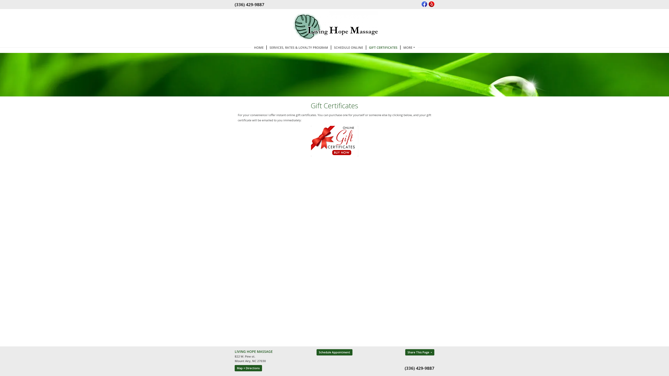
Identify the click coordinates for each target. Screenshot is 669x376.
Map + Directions (248, 368)
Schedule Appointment (334, 352)
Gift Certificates (383, 47)
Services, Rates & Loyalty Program (299, 47)
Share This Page (418, 352)
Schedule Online (348, 47)
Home (259, 47)
